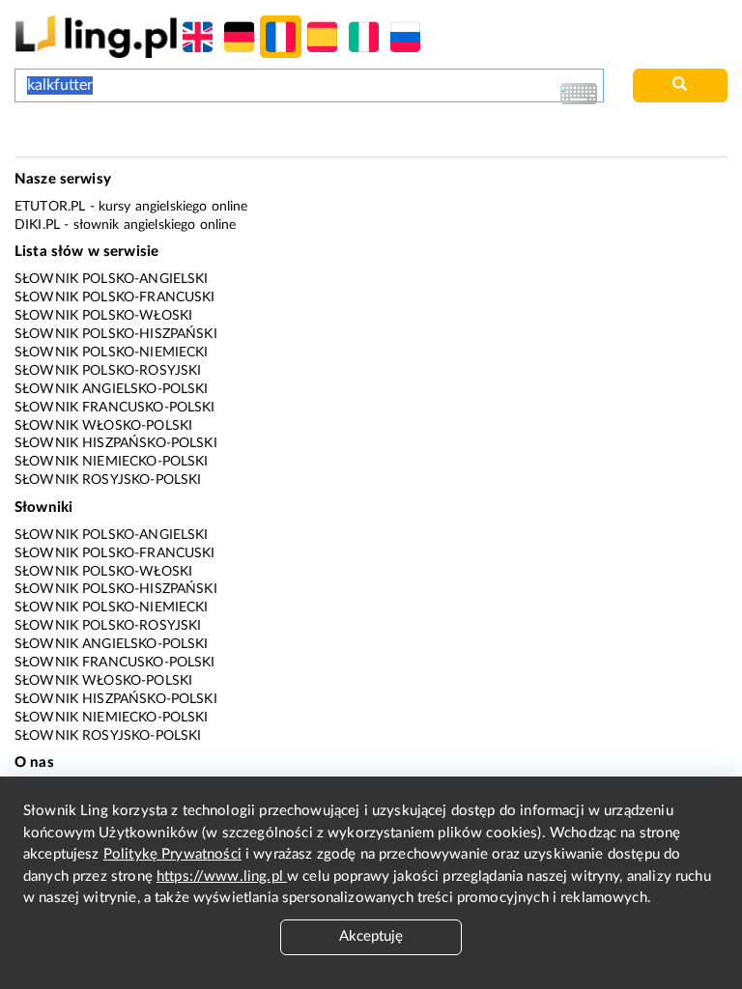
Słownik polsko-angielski (111, 279)
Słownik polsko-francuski (114, 297)
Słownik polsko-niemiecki (111, 352)
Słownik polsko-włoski (103, 316)
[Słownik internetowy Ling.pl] (96, 36)
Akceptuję (371, 936)
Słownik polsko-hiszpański (115, 334)
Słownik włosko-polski (103, 426)
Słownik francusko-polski (114, 407)
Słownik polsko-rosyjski (107, 371)
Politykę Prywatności (172, 854)
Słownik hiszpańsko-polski (115, 443)
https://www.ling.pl (222, 876)
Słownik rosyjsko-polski (107, 480)
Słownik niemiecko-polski (111, 461)
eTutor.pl (49, 206)
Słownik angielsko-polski (111, 389)
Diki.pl (37, 225)
